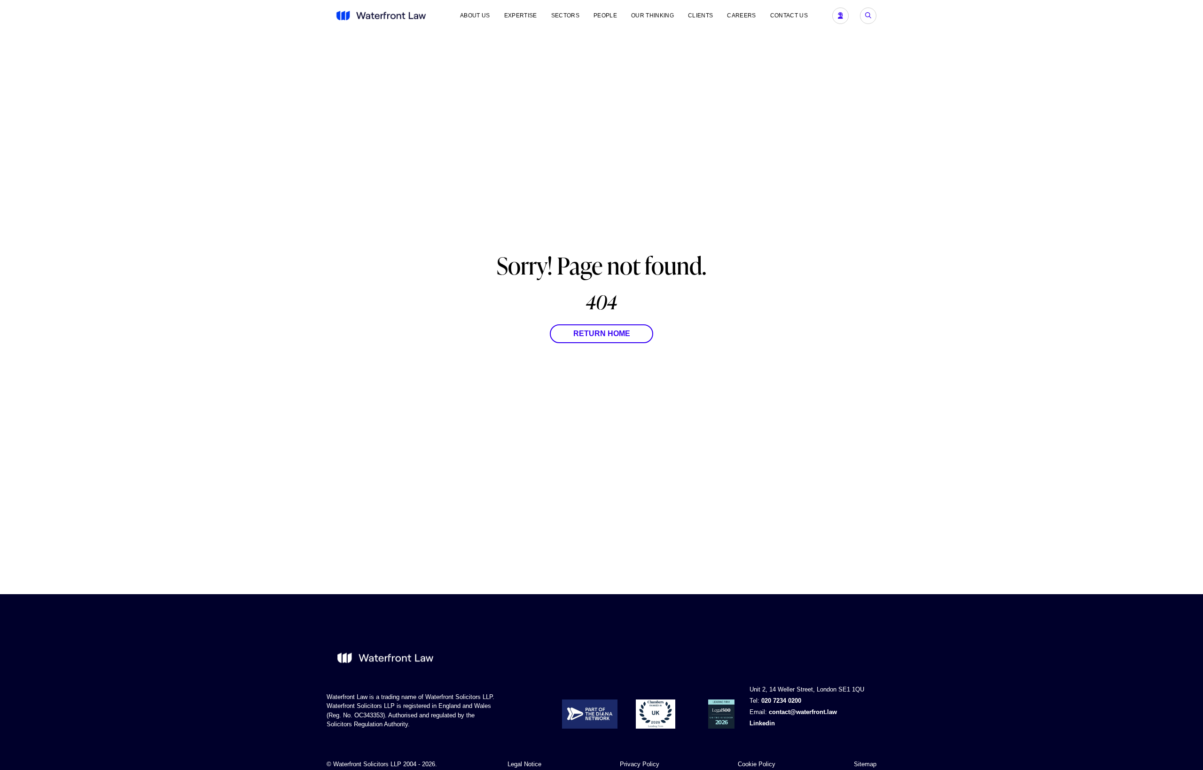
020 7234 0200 (781, 700)
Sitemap (865, 764)
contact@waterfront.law (803, 711)
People (605, 15)
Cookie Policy (756, 764)
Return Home (601, 334)
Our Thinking (652, 15)
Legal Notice (524, 764)
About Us (475, 15)
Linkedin (762, 723)
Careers (741, 15)
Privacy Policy (639, 764)
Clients (700, 15)
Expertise (520, 15)
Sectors (565, 15)
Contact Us (789, 15)
